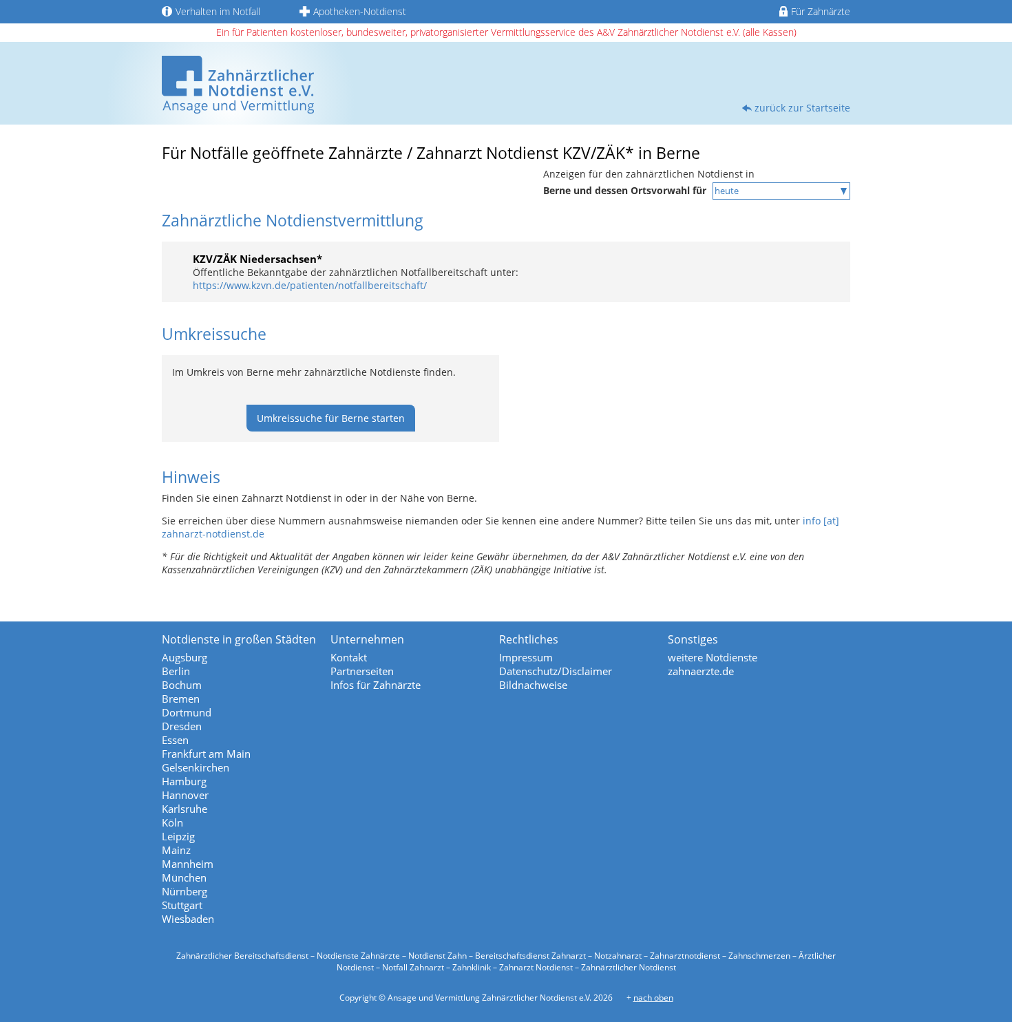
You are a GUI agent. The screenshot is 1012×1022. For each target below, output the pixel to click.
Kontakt (348, 657)
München (184, 877)
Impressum (526, 657)
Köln (172, 822)
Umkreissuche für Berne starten (331, 418)
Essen (175, 740)
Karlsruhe (184, 809)
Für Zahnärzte (820, 11)
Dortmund (186, 712)
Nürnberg (184, 891)
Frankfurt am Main (206, 753)
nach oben (653, 997)
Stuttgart (182, 905)
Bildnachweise (533, 685)
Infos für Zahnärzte (375, 685)
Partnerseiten (362, 671)
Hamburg (184, 781)
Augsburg (184, 657)
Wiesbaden (188, 919)
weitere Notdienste (712, 657)
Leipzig (178, 836)
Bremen (181, 698)
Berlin (176, 671)
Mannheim (187, 864)
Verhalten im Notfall (218, 11)
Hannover (185, 795)
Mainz (176, 850)
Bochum (182, 685)
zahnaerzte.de (701, 671)
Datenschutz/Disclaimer (555, 671)
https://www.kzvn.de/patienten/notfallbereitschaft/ (310, 285)
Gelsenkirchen (195, 767)
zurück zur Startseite (802, 107)
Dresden (182, 726)
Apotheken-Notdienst (359, 11)
